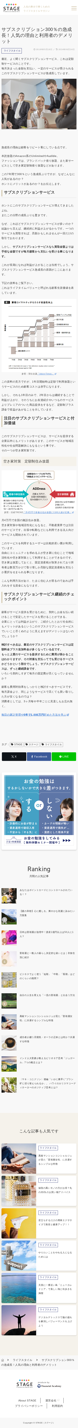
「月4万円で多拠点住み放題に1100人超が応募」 (47, 512)
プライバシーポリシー (29, 1405)
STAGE (18, 744)
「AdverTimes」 (45, 374)
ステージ (33, 744)
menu (74, 8)
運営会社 (51, 1400)
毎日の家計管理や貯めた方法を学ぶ (34, 714)
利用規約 (57, 1405)
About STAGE (27, 1400)
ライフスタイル (12, 50)
